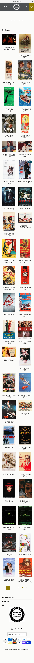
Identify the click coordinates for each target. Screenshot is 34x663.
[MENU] (1, 7)
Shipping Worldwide (17, 1)
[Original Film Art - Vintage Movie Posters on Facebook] (15, 629)
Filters (7, 30)
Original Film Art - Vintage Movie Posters (19, 649)
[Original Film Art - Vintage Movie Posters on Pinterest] (21, 629)
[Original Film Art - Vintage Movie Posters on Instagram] (18, 629)
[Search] (27, 7)
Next (23, 588)
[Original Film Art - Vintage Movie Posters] (16, 7)
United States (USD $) (15, 634)
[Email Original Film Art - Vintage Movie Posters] (12, 629)
